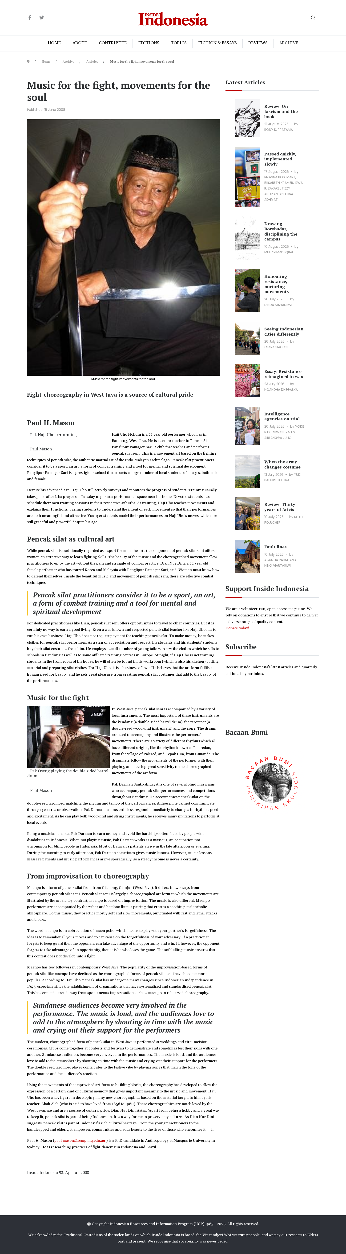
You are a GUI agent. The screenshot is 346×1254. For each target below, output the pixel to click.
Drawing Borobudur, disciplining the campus (280, 231)
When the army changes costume (282, 464)
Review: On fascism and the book (281, 111)
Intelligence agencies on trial (282, 416)
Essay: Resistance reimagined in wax (283, 373)
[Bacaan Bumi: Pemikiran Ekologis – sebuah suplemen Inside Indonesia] (272, 782)
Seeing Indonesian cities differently (283, 331)
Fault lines (275, 547)
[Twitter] (41, 18)
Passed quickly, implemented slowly (280, 159)
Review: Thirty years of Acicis (279, 506)
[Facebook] (30, 18)
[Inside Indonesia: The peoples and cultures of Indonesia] (173, 18)
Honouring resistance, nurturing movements (276, 283)
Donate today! (237, 628)
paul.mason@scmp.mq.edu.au (79, 1140)
